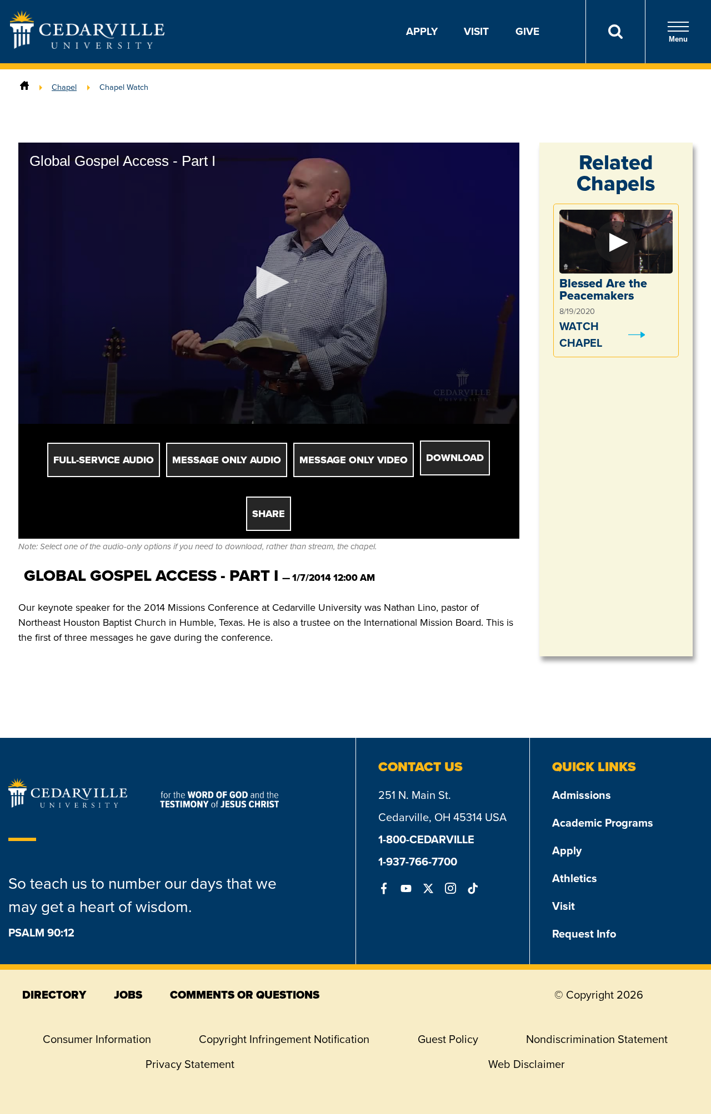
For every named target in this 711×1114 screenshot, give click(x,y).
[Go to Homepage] (87, 45)
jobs (128, 994)
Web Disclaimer (526, 1064)
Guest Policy (448, 1039)
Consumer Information (97, 1039)
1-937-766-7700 (417, 861)
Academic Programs (602, 822)
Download (455, 457)
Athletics (574, 878)
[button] (268, 282)
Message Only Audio (226, 460)
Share (268, 514)
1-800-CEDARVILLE (426, 839)
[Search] (615, 31)
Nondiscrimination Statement (597, 1039)
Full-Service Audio (103, 460)
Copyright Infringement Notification (284, 1039)
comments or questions (244, 994)
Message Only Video (353, 460)
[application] (268, 283)
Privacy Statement (190, 1064)
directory (54, 994)
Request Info (584, 933)
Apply (422, 31)
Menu (678, 39)
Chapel (64, 87)
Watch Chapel (580, 334)
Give (527, 31)
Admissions (581, 795)
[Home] (24, 87)
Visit (476, 31)
